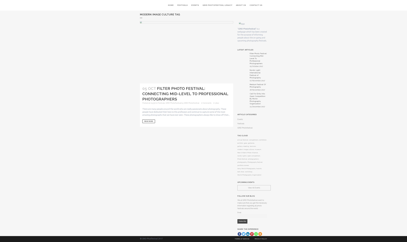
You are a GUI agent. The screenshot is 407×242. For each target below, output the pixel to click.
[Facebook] (239, 234)
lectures (253, 146)
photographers (253, 159)
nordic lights (242, 156)
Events (240, 119)
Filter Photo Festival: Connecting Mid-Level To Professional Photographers (185, 93)
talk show (240, 172)
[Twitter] (243, 234)
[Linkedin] (248, 234)
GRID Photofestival (173, 103)
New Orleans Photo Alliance (247, 152)
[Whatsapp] (256, 234)
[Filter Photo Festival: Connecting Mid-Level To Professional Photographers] (186, 52)
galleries (251, 143)
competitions (254, 140)
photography (242, 162)
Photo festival (242, 159)
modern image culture (245, 149)
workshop (248, 172)
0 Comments (206, 103)
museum (258, 149)
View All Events (254, 188)
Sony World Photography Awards (249, 168)
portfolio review (243, 165)
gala (245, 143)
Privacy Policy (261, 239)
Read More (148, 121)
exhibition (263, 140)
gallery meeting (243, 146)
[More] (260, 234)
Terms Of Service (242, 239)
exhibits (240, 143)
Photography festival (255, 162)
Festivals (161, 103)
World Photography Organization (249, 175)
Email (239, 212)
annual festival (242, 140)
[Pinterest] (252, 234)
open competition (253, 156)
